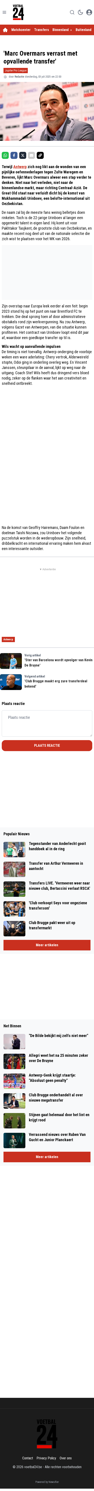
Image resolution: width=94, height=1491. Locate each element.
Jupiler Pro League (15, 70)
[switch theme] (80, 12)
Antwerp (20, 166)
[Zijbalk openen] (4, 12)
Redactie (19, 76)
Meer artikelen (47, 945)
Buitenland (83, 30)
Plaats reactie (47, 745)
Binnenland (60, 30)
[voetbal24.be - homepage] (18, 12)
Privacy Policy (46, 1458)
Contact (27, 1458)
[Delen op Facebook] (13, 155)
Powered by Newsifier (47, 1482)
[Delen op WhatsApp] (5, 155)
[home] (5, 30)
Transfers (41, 30)
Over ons (66, 1458)
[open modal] (89, 12)
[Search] (72, 12)
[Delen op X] (22, 155)
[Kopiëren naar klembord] (40, 155)
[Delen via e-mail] (31, 155)
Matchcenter (21, 30)
